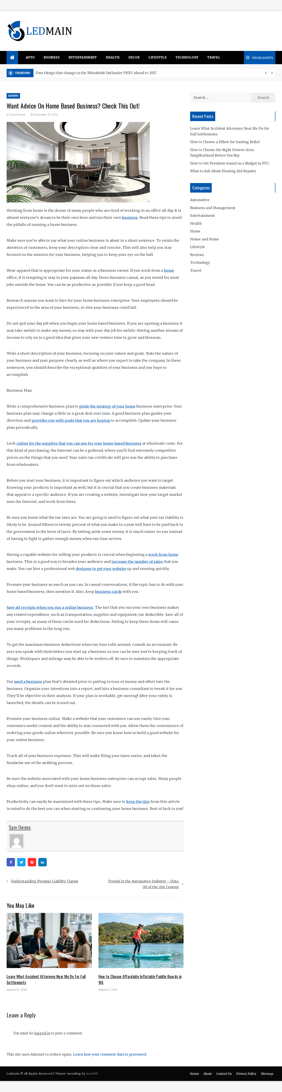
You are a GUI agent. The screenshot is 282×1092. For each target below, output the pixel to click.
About (207, 1074)
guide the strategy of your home (107, 406)
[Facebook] (11, 862)
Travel (213, 57)
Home (195, 231)
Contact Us (224, 1074)
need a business (28, 681)
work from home (163, 554)
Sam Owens (17, 114)
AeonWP (92, 1073)
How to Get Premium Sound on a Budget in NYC (229, 163)
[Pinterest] (32, 862)
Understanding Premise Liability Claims (44, 881)
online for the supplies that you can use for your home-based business (79, 443)
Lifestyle (157, 57)
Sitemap (267, 1074)
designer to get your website (101, 568)
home (169, 270)
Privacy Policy (246, 1074)
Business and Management (213, 208)
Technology (187, 57)
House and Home (204, 239)
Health (113, 57)
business (130, 217)
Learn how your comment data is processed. (110, 1054)
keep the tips (138, 801)
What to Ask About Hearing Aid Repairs (223, 171)
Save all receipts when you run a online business (50, 607)
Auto (30, 57)
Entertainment (83, 57)
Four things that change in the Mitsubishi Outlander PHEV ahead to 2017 (96, 73)
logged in (42, 1033)
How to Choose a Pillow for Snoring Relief (225, 142)
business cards (108, 591)
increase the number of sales (137, 561)
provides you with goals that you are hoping (71, 420)
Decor (134, 57)
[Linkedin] (42, 862)
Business (51, 57)
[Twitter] (21, 862)
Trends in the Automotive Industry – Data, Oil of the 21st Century (143, 884)
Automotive (200, 200)
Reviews (13, 95)
